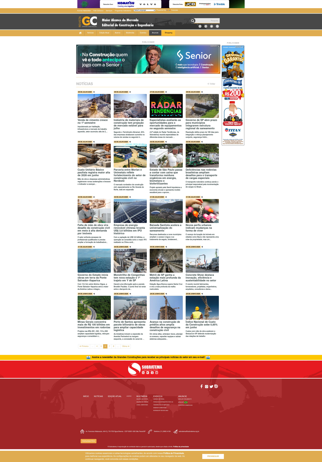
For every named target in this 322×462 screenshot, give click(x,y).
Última (125, 346)
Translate (174, 10)
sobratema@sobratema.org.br (189, 431)
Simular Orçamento (185, 399)
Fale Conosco (98, 11)
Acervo (117, 33)
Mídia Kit (181, 402)
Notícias (90, 33)
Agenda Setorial (158, 399)
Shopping (168, 33)
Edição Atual (104, 33)
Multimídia (130, 33)
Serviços (109, 11)
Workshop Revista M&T (160, 410)
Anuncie (155, 33)
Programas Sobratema (123, 11)
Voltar (212, 84)
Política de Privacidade (173, 453)
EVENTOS (157, 396)
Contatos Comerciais (185, 405)
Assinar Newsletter (84, 11)
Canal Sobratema (142, 405)
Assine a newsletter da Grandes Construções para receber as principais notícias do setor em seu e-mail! (148, 357)
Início (86, 396)
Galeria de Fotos (142, 399)
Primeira (84, 346)
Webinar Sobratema (159, 407)
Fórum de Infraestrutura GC (163, 402)
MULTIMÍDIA (141, 396)
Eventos (143, 33)
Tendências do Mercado (161, 405)
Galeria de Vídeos (142, 402)
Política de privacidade (181, 447)
